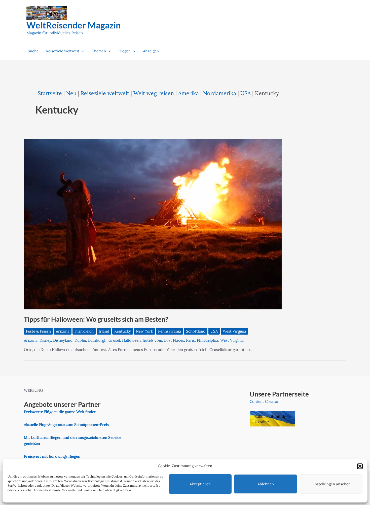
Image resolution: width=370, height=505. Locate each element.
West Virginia (234, 331)
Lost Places (174, 340)
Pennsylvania (169, 331)
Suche (33, 51)
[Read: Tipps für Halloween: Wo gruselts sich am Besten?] (153, 223)
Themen (99, 51)
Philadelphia (207, 340)
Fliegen (124, 51)
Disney (45, 340)
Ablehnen (265, 484)
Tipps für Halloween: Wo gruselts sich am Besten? (96, 319)
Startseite (50, 93)
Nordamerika (219, 93)
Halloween (131, 340)
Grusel (114, 340)
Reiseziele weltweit (62, 51)
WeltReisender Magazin (73, 25)
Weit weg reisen (153, 93)
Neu (71, 93)
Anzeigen (151, 51)
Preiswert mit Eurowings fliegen (52, 456)
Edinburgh (97, 340)
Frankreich (84, 331)
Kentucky (122, 331)
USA (245, 93)
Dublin (80, 340)
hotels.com (152, 340)
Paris (190, 340)
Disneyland (62, 340)
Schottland (195, 331)
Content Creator (264, 401)
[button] (359, 466)
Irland (104, 331)
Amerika (188, 93)
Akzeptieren (200, 484)
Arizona (62, 331)
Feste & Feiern (38, 331)
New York (144, 331)
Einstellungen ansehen (331, 484)
